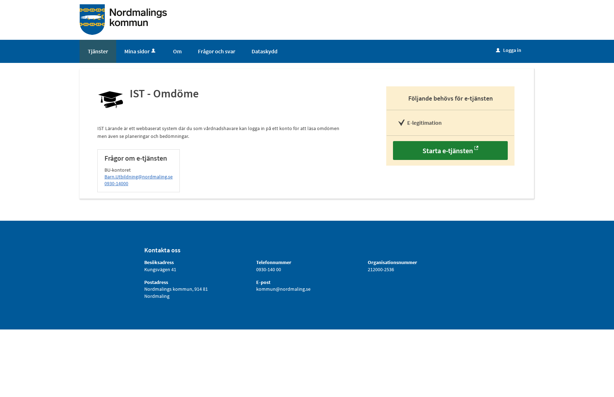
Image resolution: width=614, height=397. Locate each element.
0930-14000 (116, 183)
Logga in (508, 50)
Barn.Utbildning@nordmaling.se (138, 176)
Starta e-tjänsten (447, 150)
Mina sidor (137, 51)
